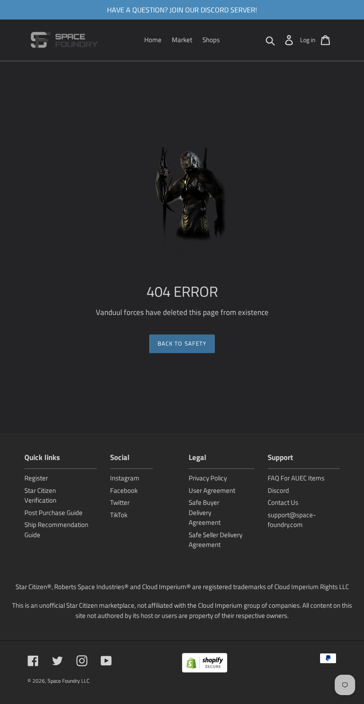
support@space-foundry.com (292, 520)
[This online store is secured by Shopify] (204, 664)
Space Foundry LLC (68, 680)
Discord (278, 490)
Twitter (120, 502)
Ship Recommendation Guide (56, 529)
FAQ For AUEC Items (296, 478)
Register (36, 478)
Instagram (124, 478)
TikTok (118, 515)
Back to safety (182, 343)
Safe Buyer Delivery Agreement (205, 512)
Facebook (124, 490)
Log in (308, 39)
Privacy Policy (208, 478)
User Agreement (212, 490)
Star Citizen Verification (40, 495)
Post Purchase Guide (53, 512)
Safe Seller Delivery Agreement (215, 540)
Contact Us (283, 502)
